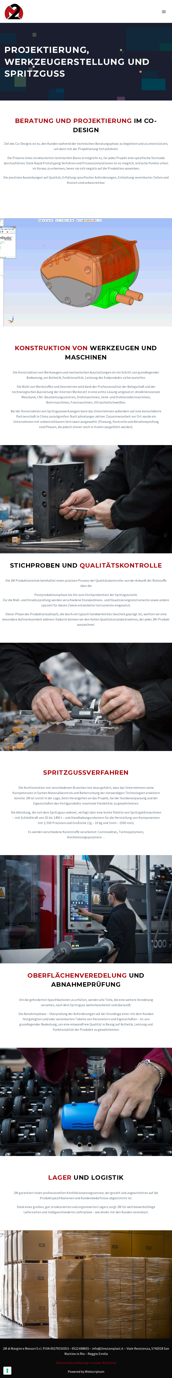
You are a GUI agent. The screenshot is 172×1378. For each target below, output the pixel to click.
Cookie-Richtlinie (103, 1363)
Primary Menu (164, 12)
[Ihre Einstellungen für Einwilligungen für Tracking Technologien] (7, 1371)
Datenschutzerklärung (72, 1363)
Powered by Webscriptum (86, 1371)
